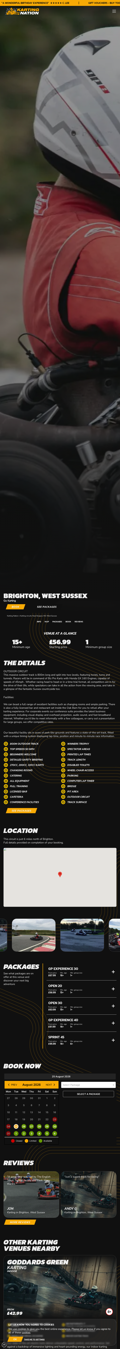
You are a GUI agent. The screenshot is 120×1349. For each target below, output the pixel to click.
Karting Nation (12, 616)
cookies (26, 1332)
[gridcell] (8, 1098)
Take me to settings (34, 1339)
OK (15, 1339)
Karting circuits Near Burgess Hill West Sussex (38, 616)
